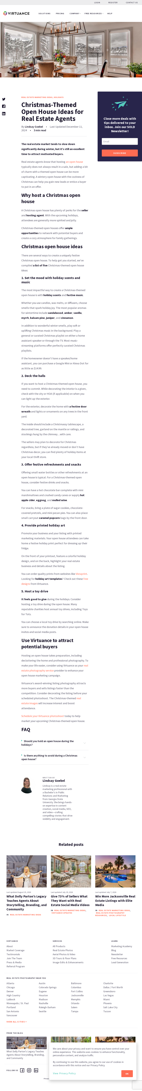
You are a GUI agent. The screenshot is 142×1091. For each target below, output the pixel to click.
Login (97, 2)
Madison (43, 999)
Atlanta (10, 983)
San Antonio (13, 1011)
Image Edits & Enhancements (68, 962)
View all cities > (17, 1021)
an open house (74, 161)
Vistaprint (81, 573)
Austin (42, 983)
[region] (92, 1061)
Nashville (43, 1003)
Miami (106, 999)
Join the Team (14, 958)
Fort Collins (77, 991)
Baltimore (76, 983)
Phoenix (107, 1003)
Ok (127, 1073)
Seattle (42, 1011)
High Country (13, 995)
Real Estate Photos (63, 950)
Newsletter (117, 954)
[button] (55, 743)
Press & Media (14, 962)
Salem (74, 1007)
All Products (59, 946)
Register (113, 2)
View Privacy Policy (64, 1073)
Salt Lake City (110, 1007)
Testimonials (13, 954)
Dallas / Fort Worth (113, 987)
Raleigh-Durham (47, 1007)
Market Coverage (15, 950)
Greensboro (109, 991)
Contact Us (132, 2)
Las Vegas (108, 995)
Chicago (11, 987)
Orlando (75, 1003)
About (10, 946)
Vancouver (12, 1015)
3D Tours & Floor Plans (64, 958)
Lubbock (11, 999)
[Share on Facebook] (3, 106)
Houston (43, 995)
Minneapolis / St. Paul (18, 1003)
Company (74, 13)
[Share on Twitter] (3, 98)
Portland (11, 1007)
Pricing (60, 13)
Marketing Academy (121, 946)
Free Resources (93, 13)
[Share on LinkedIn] (3, 113)
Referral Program (16, 966)
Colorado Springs (48, 987)
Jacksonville (77, 995)
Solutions (45, 13)
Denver (10, 991)
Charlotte (108, 983)
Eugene (43, 991)
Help (109, 13)
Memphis (75, 999)
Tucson (107, 1011)
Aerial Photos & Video (64, 954)
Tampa (74, 1011)
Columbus (76, 987)
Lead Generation (119, 962)
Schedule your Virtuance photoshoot (42, 716)
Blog (113, 950)
